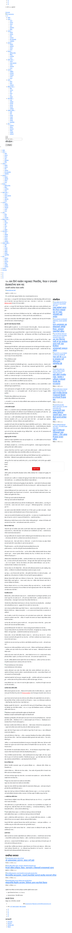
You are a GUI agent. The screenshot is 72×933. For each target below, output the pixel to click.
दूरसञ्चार (10, 43)
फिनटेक (9, 51)
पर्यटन (11, 93)
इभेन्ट (9, 124)
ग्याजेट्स (9, 31)
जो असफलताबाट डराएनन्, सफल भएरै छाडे (19, 860)
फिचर (11, 81)
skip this (36, 469)
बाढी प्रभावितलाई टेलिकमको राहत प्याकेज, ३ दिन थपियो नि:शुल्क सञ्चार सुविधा (60, 434)
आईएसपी (12, 46)
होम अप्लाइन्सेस (13, 39)
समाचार (11, 22)
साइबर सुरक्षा (10, 59)
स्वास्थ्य (11, 90)
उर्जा (11, 95)
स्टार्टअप (9, 70)
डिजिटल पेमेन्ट (13, 53)
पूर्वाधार (11, 48)
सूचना (11, 21)
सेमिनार (11, 127)
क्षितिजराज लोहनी (8, 303)
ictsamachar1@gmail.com (32, 904)
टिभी (11, 36)
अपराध (11, 61)
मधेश (11, 113)
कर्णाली (11, 120)
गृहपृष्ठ (9, 17)
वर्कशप (11, 130)
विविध (11, 29)
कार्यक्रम (12, 134)
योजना (11, 24)
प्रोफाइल (12, 75)
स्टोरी (9, 80)
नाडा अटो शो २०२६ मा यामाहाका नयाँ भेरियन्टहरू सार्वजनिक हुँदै (59, 360)
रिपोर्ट (11, 83)
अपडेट (9, 19)
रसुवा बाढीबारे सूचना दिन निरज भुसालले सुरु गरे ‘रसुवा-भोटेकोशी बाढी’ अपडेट (59, 312)
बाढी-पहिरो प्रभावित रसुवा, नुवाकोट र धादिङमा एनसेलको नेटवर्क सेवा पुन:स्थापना (59, 379)
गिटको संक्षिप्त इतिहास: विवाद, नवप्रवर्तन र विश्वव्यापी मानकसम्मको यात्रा (29, 867)
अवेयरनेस (12, 66)
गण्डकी (11, 117)
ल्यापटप (11, 34)
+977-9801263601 (14, 906)
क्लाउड (11, 105)
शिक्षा (11, 88)
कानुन (11, 49)
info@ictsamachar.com (45, 904)
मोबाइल (11, 32)
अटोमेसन (12, 108)
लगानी (11, 76)
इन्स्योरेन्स (12, 56)
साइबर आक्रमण (13, 63)
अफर (11, 26)
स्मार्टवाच (12, 38)
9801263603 (22, 906)
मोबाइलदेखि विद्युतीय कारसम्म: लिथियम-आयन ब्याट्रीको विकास (26, 882)
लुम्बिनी (11, 119)
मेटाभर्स (11, 107)
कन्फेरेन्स (12, 125)
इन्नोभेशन (12, 73)
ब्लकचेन (11, 103)
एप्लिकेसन (12, 27)
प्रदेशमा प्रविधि (11, 110)
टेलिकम (11, 44)
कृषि (11, 92)
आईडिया (11, 71)
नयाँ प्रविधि (10, 98)
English (36, 10)
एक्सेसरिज (12, 41)
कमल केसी (13, 290)
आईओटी (11, 102)
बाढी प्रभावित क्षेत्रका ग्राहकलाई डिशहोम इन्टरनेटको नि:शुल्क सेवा (60, 396)
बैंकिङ (11, 54)
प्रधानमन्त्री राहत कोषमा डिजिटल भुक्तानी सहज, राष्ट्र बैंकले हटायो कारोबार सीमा (60, 415)
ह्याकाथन (12, 129)
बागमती (11, 115)
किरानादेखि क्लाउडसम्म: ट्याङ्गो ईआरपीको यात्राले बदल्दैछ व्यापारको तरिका (30, 875)
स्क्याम (11, 65)
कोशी (11, 112)
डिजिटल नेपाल (11, 86)
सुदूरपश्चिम (12, 122)
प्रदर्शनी (11, 132)
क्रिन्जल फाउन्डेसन (26, 693)
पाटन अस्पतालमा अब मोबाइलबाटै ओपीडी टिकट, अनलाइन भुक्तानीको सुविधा (60, 328)
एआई (11, 100)
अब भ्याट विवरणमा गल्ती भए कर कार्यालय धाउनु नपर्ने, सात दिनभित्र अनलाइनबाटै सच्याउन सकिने (60, 345)
